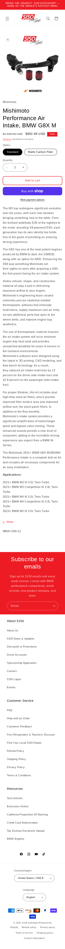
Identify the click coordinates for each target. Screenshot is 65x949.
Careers (12, 671)
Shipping (7, 139)
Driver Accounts (17, 654)
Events (11, 687)
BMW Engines (15, 838)
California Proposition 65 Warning (27, 814)
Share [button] (10, 522)
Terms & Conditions (19, 775)
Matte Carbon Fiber (40, 152)
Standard (12, 152)
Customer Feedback (19, 726)
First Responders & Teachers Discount (31, 734)
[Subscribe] (54, 606)
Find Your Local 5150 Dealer (24, 742)
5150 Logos (14, 679)
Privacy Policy (16, 767)
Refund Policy (15, 751)
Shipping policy (45, 933)
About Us (12, 630)
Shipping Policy (16, 759)
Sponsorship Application (22, 663)
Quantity (7, 160)
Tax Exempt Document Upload (25, 830)
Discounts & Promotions (22, 646)
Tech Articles (15, 798)
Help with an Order (18, 718)
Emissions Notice (18, 806)
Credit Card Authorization (22, 822)
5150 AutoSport (30, 923)
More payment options (32, 200)
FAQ (9, 710)
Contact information (34, 938)
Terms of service (24, 933)
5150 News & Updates (20, 638)
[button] (7, 19)
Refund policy (29, 927)
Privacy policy (47, 927)
